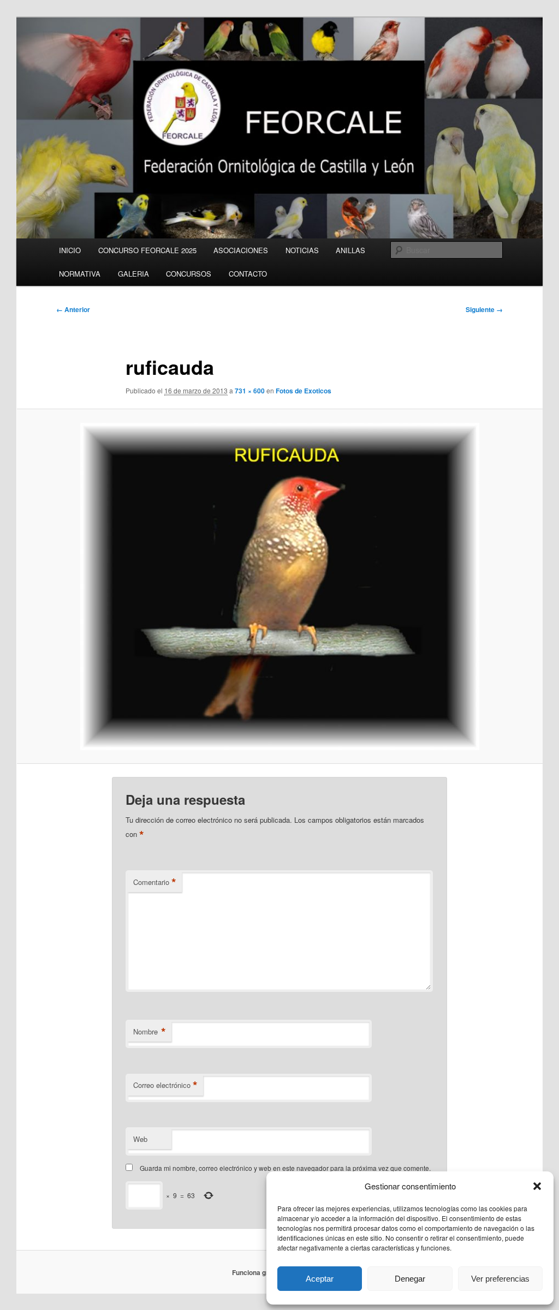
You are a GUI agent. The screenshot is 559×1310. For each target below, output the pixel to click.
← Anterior (73, 309)
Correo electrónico (165, 1085)
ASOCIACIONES (240, 250)
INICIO (70, 250)
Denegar (410, 1278)
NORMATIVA (79, 273)
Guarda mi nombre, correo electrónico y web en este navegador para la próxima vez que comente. (285, 1168)
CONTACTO (248, 273)
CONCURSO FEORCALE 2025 (147, 250)
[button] (537, 1186)
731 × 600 (250, 391)
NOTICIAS (302, 250)
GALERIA (133, 273)
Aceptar (320, 1278)
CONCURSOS (188, 273)
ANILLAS (350, 250)
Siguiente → (484, 309)
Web (140, 1139)
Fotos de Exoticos (303, 391)
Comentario (154, 882)
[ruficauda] (279, 586)
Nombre (149, 1031)
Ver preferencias (500, 1278)
